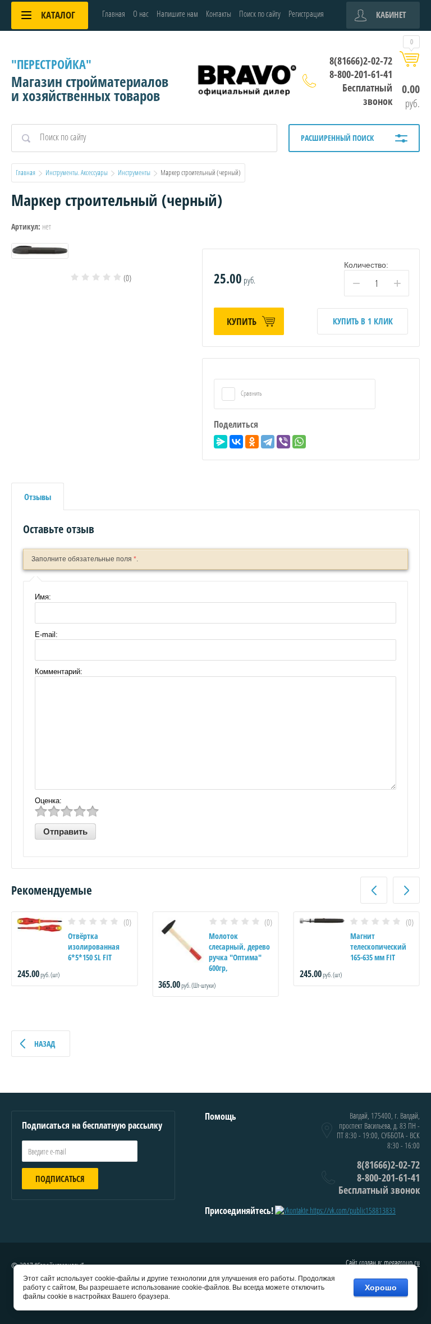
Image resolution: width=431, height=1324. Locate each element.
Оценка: (48, 800)
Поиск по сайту (260, 13)
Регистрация (306, 13)
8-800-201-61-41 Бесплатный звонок (360, 87)
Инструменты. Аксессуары (76, 172)
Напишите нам (177, 13)
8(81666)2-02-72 (360, 60)
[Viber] (283, 441)
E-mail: (46, 634)
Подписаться (60, 1178)
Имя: (43, 597)
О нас (141, 13)
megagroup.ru (402, 1262)
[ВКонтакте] (236, 441)
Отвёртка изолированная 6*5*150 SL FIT (94, 947)
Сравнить (251, 393)
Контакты (218, 13)
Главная (113, 13)
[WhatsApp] (299, 441)
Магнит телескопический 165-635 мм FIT (378, 947)
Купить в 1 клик (363, 321)
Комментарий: (58, 671)
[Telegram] (267, 441)
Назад (44, 1043)
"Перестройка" (51, 64)
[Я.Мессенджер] (220, 441)
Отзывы (37, 496)
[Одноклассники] (252, 441)
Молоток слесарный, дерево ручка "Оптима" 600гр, (239, 952)
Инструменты (134, 172)
